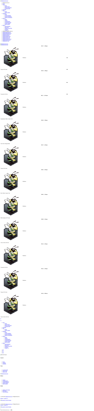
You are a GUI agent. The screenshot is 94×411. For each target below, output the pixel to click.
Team (4, 4)
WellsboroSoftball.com (6, 36)
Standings (5, 13)
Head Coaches (7, 24)
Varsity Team (5, 370)
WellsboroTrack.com (6, 38)
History (4, 18)
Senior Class (5, 371)
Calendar (4, 362)
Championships (7, 21)
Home (4, 3)
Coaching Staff (7, 8)
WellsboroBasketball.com (7, 33)
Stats (4, 10)
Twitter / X (7, 30)
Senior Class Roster (8, 7)
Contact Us (6, 398)
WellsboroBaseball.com (7, 32)
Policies (1, 398)
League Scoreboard (8, 16)
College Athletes (7, 23)
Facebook (6, 29)
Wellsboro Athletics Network (8, 31)
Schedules (4, 9)
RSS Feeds (7, 27)
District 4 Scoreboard (8, 17)
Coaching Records (8, 22)
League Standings (8, 15)
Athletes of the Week (8, 28)
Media (4, 25)
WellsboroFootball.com (7, 34)
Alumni (6, 20)
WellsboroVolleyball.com (7, 39)
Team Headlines (7, 26)
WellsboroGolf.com (6, 2)
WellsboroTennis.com (6, 37)
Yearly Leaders (7, 12)
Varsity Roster (7, 6)
